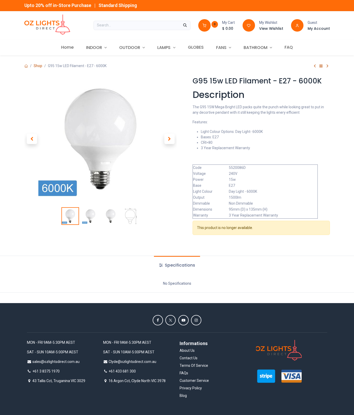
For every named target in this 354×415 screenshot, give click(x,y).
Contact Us (188, 358)
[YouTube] (183, 320)
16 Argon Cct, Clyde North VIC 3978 (137, 381)
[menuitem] (67, 47)
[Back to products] (321, 66)
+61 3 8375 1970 (46, 371)
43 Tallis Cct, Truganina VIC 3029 (58, 381)
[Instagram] (196, 320)
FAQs (184, 373)
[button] (32, 139)
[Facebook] (158, 320)
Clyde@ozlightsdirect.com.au (132, 362)
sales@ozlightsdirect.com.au (56, 362)
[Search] (185, 25)
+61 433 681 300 (122, 371)
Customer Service (194, 380)
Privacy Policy (191, 388)
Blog (183, 395)
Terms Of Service (194, 365)
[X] (170, 320)
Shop (38, 66)
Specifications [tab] (179, 265)
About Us (187, 350)
